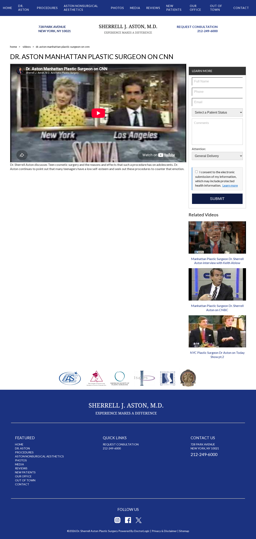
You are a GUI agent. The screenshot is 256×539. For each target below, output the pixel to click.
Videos (27, 46)
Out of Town (216, 7)
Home (7, 8)
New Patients (174, 7)
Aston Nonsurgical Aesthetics (81, 7)
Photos (117, 8)
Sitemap (184, 531)
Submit (217, 199)
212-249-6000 (207, 31)
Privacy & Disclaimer (164, 531)
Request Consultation (197, 27)
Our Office (195, 7)
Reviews (153, 8)
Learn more (230, 185)
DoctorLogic (142, 531)
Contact (241, 8)
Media (135, 8)
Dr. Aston (23, 7)
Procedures (47, 8)
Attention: (199, 149)
